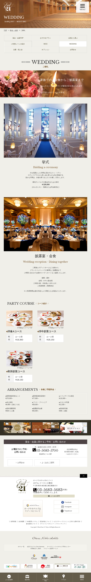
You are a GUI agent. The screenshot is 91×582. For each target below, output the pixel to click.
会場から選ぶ (73, 38)
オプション (45, 50)
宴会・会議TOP (18, 38)
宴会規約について (31, 523)
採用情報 (13, 521)
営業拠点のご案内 (35, 548)
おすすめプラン (45, 38)
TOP (5, 30)
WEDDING (73, 44)
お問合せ (73, 50)
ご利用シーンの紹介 (18, 44)
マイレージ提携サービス (51, 548)
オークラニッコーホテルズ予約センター (59, 546)
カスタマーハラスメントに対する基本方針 (66, 521)
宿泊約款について (45, 521)
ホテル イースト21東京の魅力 (15, 467)
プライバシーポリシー (47, 523)
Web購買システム (32, 521)
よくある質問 (55, 496)
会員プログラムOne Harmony (35, 546)
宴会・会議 (14, 30)
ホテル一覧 (21, 546)
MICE (46, 44)
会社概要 (21, 521)
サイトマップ (60, 523)
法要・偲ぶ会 (18, 50)
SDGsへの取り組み (11, 473)
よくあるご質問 (48, 463)
